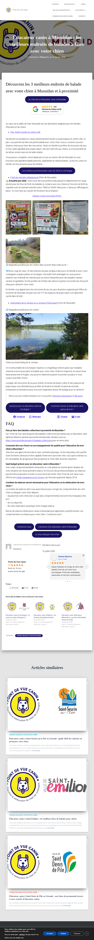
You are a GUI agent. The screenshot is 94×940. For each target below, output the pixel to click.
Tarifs (83, 4)
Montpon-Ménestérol (62, 396)
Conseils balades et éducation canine (29, 635)
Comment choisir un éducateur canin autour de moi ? (67, 408)
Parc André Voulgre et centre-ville (25, 132)
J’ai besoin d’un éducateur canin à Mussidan (57, 527)
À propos (55, 4)
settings (22, 935)
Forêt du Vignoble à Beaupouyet (24, 177)
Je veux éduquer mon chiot (47, 534)
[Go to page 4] (71, 581)
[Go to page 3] (69, 581)
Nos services (69, 4)
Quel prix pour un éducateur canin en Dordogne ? (25, 408)
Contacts (81, 16)
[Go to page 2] (67, 581)
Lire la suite (36, 750)
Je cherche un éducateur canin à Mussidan (47, 99)
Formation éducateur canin (62, 16)
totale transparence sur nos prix (30, 477)
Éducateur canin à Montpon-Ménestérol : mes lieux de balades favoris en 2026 (74, 617)
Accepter (50, 933)
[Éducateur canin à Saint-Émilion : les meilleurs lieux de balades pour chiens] (47, 785)
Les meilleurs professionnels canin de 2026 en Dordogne (47, 171)
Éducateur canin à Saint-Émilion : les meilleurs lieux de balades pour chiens (43, 819)
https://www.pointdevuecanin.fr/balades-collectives (29, 440)
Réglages (77, 933)
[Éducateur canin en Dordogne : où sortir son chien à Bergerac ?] (18, 606)
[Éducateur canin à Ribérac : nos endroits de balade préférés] (46, 606)
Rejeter (63, 933)
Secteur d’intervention (61, 10)
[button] (74, 4)
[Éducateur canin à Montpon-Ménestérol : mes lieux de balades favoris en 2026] (74, 606)
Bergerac (79, 396)
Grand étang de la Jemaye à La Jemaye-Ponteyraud (33, 303)
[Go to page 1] (65, 581)
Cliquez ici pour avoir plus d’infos (46, 196)
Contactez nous (24, 527)
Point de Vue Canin (17, 562)
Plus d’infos (79, 10)
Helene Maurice (65, 556)
